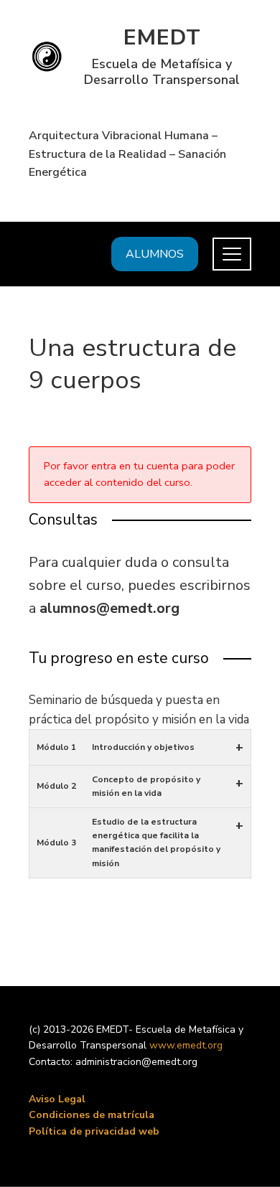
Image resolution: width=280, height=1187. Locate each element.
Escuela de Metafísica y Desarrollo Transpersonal (162, 71)
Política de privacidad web (94, 1131)
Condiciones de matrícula (91, 1115)
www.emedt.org (186, 1045)
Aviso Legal (57, 1099)
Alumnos (155, 254)
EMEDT (162, 37)
